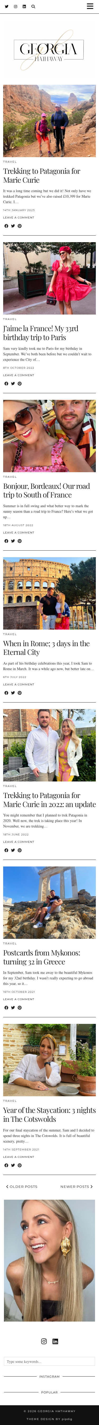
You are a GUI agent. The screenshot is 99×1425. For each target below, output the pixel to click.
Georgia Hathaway (57, 1411)
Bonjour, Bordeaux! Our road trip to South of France (46, 490)
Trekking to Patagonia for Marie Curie (41, 175)
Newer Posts (75, 1186)
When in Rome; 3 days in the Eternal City (46, 647)
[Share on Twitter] (13, 226)
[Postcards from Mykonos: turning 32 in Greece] (49, 902)
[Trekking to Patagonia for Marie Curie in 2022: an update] (49, 745)
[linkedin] (55, 1341)
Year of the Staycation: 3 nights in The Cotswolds (49, 1114)
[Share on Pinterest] (19, 226)
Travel (10, 161)
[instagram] (44, 1341)
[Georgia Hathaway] (49, 42)
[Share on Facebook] (6, 226)
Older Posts (23, 1186)
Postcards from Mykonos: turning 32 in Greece (41, 957)
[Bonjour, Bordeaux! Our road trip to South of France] (49, 436)
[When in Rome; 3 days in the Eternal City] (49, 593)
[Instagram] (15, 6)
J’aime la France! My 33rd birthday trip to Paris (40, 332)
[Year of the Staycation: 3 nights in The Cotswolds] (49, 1060)
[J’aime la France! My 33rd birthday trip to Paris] (49, 278)
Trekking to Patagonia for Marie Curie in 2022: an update (49, 799)
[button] (92, 7)
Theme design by (49, 1419)
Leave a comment (18, 217)
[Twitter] (7, 6)
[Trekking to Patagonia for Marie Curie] (49, 121)
